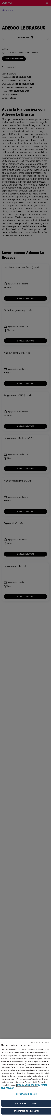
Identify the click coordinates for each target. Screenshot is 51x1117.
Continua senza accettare (39, 1042)
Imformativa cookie (27, 1085)
